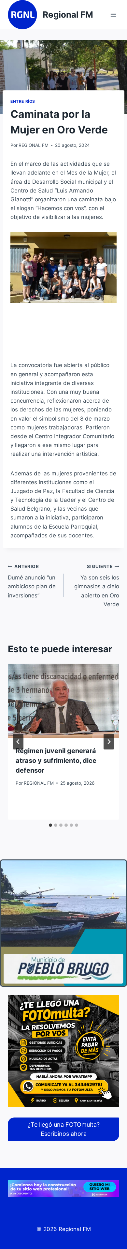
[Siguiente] (109, 741)
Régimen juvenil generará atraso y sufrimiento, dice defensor (56, 760)
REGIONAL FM (34, 145)
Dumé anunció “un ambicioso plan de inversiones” (32, 581)
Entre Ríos (22, 101)
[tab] (50, 825)
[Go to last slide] (18, 741)
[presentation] (63, 701)
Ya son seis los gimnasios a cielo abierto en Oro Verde (96, 586)
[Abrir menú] (113, 14)
